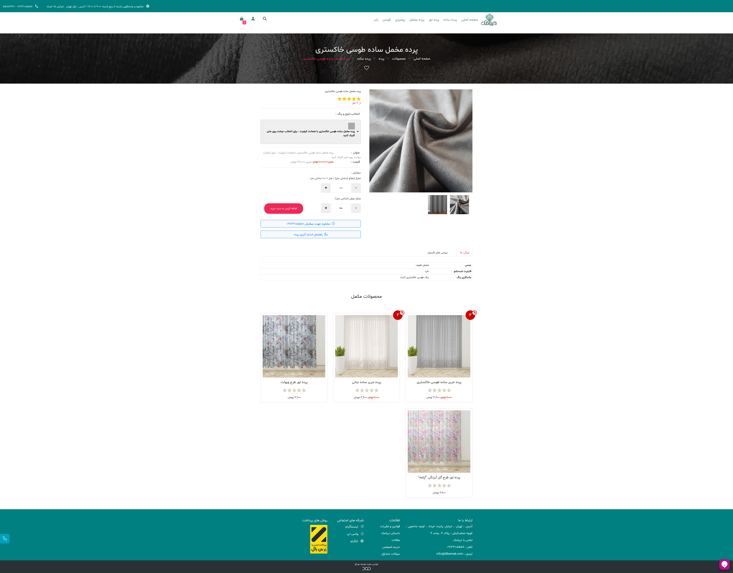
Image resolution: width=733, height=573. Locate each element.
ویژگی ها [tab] (464, 252)
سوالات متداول (390, 554)
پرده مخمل (416, 19)
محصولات (399, 58)
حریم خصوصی (391, 547)
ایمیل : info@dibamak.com (454, 554)
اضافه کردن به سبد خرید (283, 208)
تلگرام (354, 541)
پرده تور (434, 19)
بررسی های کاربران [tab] (438, 252)
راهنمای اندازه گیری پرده (309, 234)
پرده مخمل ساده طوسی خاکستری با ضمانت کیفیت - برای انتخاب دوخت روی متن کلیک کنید (311, 133)
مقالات (396, 540)
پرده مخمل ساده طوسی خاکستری (326, 58)
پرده (381, 58)
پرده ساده (450, 19)
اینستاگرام (352, 527)
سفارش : (356, 173)
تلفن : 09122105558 (459, 547)
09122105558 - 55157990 (17, 6)
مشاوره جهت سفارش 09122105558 (309, 224)
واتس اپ (353, 534)
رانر (376, 19)
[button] (264, 18)
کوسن (387, 19)
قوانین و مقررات (390, 526)
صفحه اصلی (469, 19)
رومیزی (400, 19)
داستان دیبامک (390, 533)
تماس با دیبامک (462, 540)
